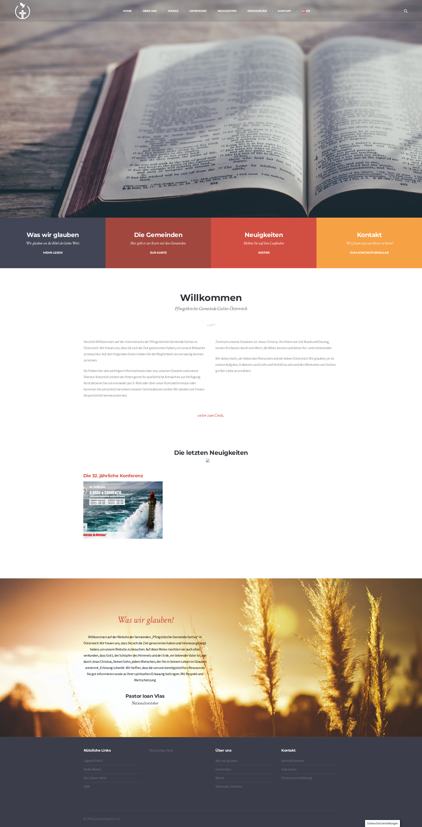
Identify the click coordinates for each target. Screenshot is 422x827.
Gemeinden (223, 769)
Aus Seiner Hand (95, 778)
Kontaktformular (292, 761)
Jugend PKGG (93, 761)
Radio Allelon (92, 769)
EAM (87, 786)
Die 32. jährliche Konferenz (113, 475)
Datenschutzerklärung (296, 778)
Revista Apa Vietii (161, 750)
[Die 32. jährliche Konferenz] (123, 510)
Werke (219, 778)
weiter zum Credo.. (211, 415)
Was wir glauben (226, 761)
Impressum (288, 769)
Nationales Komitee (228, 786)
